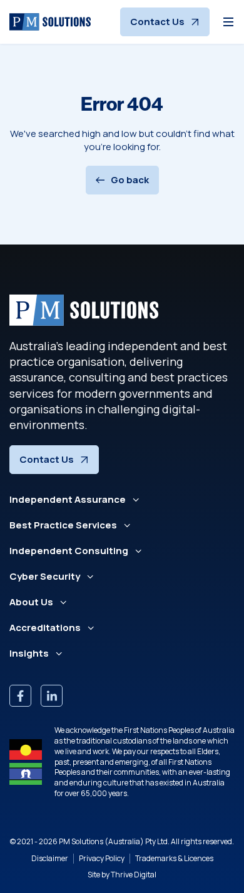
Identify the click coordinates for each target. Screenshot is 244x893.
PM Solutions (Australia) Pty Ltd (113, 841)
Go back (130, 179)
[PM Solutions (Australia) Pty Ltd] (50, 22)
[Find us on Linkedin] (52, 696)
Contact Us (157, 21)
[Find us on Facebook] (20, 696)
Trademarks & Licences (174, 859)
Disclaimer (49, 859)
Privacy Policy (102, 859)
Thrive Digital (133, 874)
